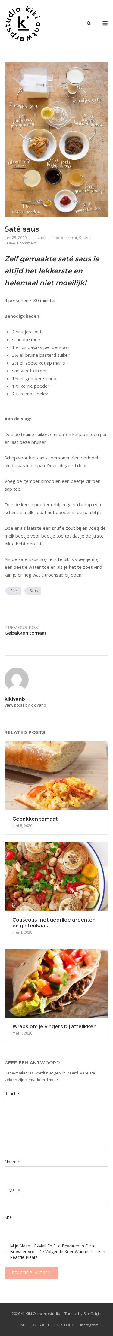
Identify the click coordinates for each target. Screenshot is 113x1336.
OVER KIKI (40, 1325)
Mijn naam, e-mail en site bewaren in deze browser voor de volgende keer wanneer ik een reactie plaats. (57, 1251)
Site (8, 1217)
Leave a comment (20, 243)
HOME (20, 1325)
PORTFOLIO (64, 1325)
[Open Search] (88, 23)
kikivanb (39, 237)
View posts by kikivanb (25, 705)
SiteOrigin (92, 1313)
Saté (14, 590)
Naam (12, 1162)
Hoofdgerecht (64, 237)
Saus (83, 237)
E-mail (12, 1190)
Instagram (89, 1325)
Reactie (12, 1093)
